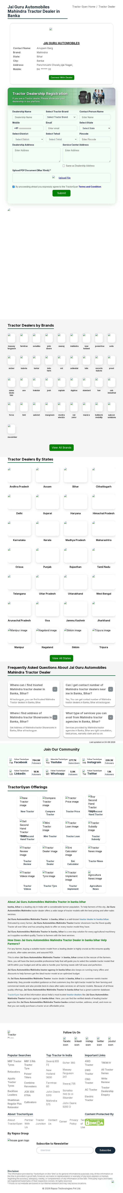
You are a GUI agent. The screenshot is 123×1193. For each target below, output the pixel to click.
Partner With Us (29, 1123)
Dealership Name (21, 111)
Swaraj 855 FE (52, 1063)
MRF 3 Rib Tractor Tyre (29, 1065)
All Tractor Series (107, 1071)
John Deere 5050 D (69, 1105)
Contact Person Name (92, 111)
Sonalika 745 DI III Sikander (68, 1094)
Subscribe (105, 1150)
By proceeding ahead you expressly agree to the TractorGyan (58, 186)
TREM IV (106, 1062)
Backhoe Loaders (13, 1093)
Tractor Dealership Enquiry (107, 1091)
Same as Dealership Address (80, 165)
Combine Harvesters (30, 1084)
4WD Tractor (89, 1063)
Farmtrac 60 (51, 1084)
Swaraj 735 (69, 1083)
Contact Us (52, 1121)
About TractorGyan (15, 1121)
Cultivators (30, 1102)
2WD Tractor (89, 1072)
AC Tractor (91, 1089)
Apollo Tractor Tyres (12, 1082)
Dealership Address (23, 144)
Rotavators (14, 1071)
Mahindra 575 (51, 1102)
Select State (86, 122)
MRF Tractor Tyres (14, 1063)
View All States (61, 658)
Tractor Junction (41, 1121)
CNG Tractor (89, 1081)
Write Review (105, 1080)
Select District (20, 133)
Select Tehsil (53, 133)
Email (49, 122)
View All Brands (61, 447)
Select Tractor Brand (57, 111)
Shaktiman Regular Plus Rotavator (15, 1104)
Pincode (84, 133)
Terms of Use (84, 1123)
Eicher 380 (69, 1062)
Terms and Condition (90, 186)
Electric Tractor (89, 1098)
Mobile (16, 122)
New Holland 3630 (50, 1074)
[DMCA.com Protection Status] (94, 1122)
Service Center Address (76, 144)
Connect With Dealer (61, 77)
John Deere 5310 (53, 1093)
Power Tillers (28, 1075)
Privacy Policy (74, 1121)
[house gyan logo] (22, 1153)
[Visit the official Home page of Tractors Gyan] (26, 1034)
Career (63, 1121)
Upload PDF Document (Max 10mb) (31, 170)
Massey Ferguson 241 (68, 1073)
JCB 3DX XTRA (29, 1093)
